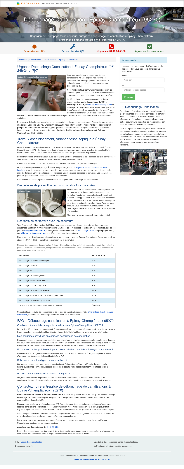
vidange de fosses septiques (99, 104)
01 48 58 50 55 (53, 427)
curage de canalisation (34, 230)
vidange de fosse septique (33, 233)
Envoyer (128, 97)
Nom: (124, 75)
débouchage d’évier (86, 230)
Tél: (123, 85)
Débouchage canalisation (31, 441)
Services (49, 3)
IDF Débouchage (30, 3)
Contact (73, 3)
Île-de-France (61, 3)
